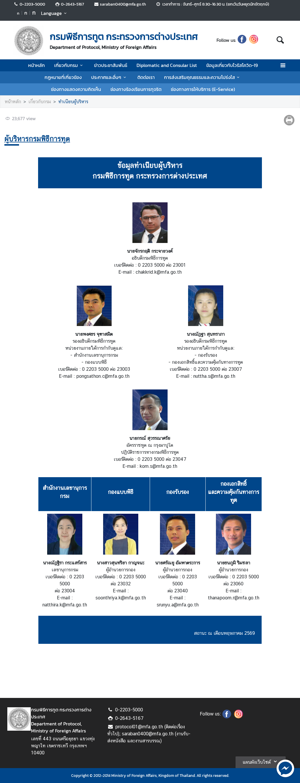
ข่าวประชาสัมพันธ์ (110, 65)
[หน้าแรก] (28, 40)
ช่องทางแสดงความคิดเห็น (76, 89)
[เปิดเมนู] (283, 65)
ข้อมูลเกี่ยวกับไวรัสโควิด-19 (232, 65)
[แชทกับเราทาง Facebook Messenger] (285, 767)
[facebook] (242, 40)
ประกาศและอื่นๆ (106, 77)
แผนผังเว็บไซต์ (257, 762)
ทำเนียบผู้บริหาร (73, 101)
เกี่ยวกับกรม (66, 65)
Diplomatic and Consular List (167, 65)
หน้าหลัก (36, 65)
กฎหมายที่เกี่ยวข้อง (63, 77)
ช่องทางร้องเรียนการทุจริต (135, 89)
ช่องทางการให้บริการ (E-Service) (203, 89)
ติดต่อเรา (146, 77)
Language (51, 13)
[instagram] (254, 40)
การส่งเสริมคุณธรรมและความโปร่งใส (199, 77)
